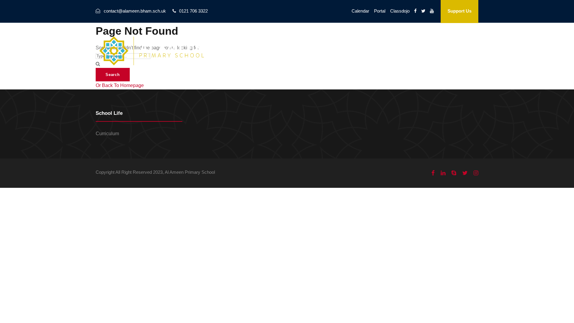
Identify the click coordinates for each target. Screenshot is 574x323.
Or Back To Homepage (120, 85)
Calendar (360, 10)
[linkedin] (443, 173)
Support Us (459, 10)
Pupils (428, 43)
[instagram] (476, 173)
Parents (455, 43)
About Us (286, 43)
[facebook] (415, 10)
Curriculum (107, 133)
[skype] (453, 173)
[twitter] (423, 10)
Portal (379, 10)
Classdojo (400, 10)
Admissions (396, 43)
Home (257, 43)
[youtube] (432, 10)
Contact (363, 43)
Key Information (325, 43)
